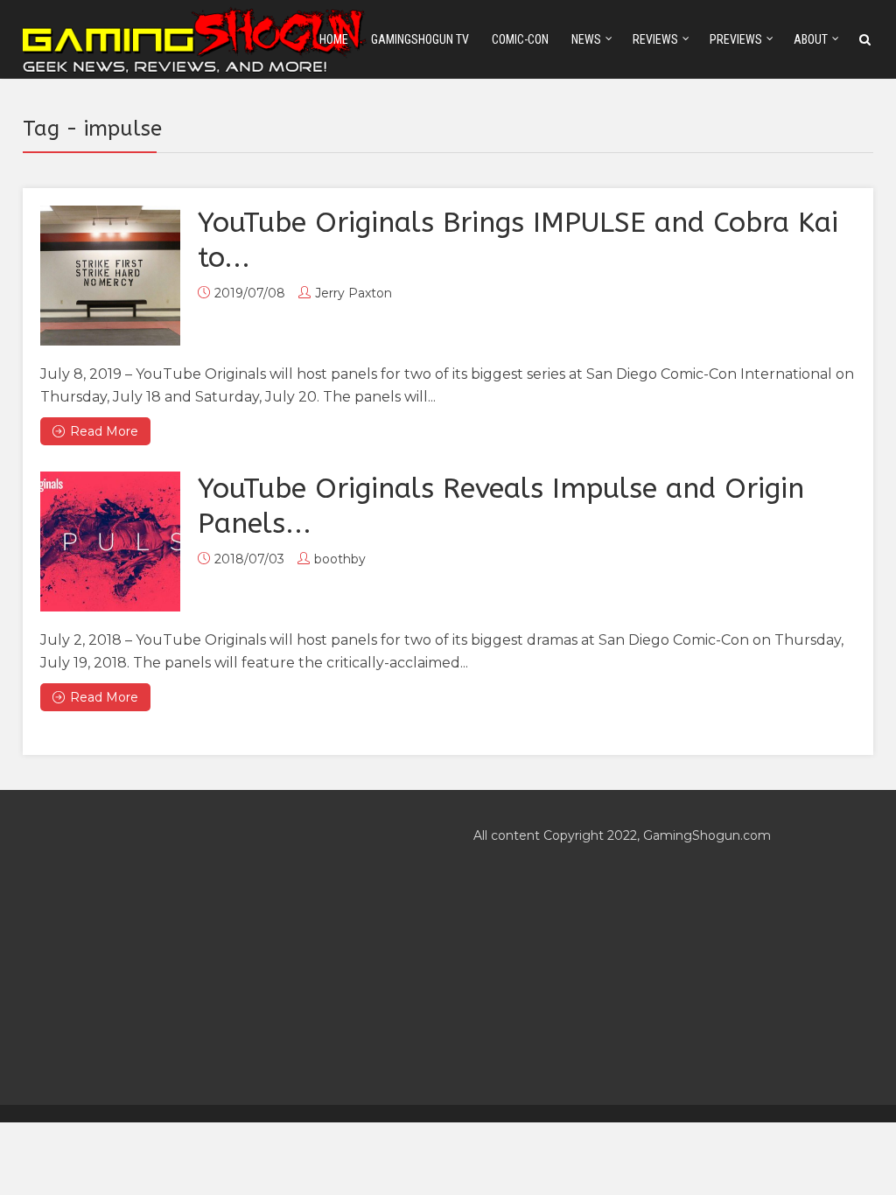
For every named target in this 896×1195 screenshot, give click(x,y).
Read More (104, 431)
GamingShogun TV (420, 39)
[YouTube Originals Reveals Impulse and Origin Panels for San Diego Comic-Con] (110, 541)
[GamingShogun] (196, 38)
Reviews (655, 39)
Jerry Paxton (353, 293)
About (811, 39)
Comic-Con (520, 39)
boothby (340, 559)
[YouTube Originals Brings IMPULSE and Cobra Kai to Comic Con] (110, 276)
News (586, 39)
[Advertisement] (223, 947)
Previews (736, 39)
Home (333, 39)
